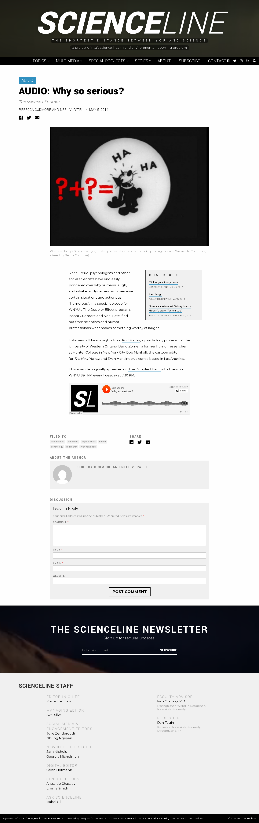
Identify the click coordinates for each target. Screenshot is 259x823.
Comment (61, 522)
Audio (27, 80)
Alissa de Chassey (60, 783)
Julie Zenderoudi (60, 733)
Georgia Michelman (62, 756)
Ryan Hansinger (121, 359)
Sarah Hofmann (59, 770)
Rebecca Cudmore (160, 315)
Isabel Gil (53, 802)
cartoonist (73, 441)
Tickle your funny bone (163, 282)
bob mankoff (57, 441)
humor (102, 441)
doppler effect (89, 441)
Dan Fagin (165, 722)
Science (129, 24)
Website (59, 576)
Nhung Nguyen (59, 738)
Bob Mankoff (136, 352)
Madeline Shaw (58, 701)
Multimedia (67, 61)
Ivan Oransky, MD (171, 701)
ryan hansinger (88, 446)
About (164, 61)
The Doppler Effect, (144, 369)
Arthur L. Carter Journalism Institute (119, 818)
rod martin (71, 446)
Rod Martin (131, 340)
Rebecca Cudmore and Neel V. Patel (51, 109)
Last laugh (155, 294)
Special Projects (107, 61)
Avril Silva (53, 715)
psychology (57, 446)
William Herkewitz (160, 299)
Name (57, 550)
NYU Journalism (246, 818)
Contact (217, 61)
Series (141, 61)
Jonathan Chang (158, 287)
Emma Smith (57, 788)
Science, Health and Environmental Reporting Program (56, 818)
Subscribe (189, 61)
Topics (39, 61)
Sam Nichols (56, 751)
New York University (157, 818)
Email (58, 563)
